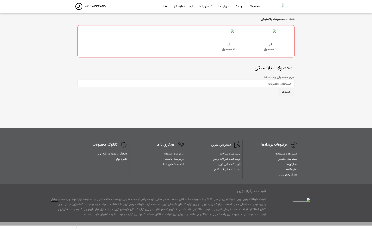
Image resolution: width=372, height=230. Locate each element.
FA (165, 6)
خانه (291, 19)
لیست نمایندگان (183, 6)
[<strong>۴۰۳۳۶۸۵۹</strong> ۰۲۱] (78, 6)
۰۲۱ (95, 6)
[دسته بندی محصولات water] (228, 41)
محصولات (254, 6)
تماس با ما (206, 6)
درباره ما (223, 6)
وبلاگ (238, 6)
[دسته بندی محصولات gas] (270, 41)
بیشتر (54, 199)
